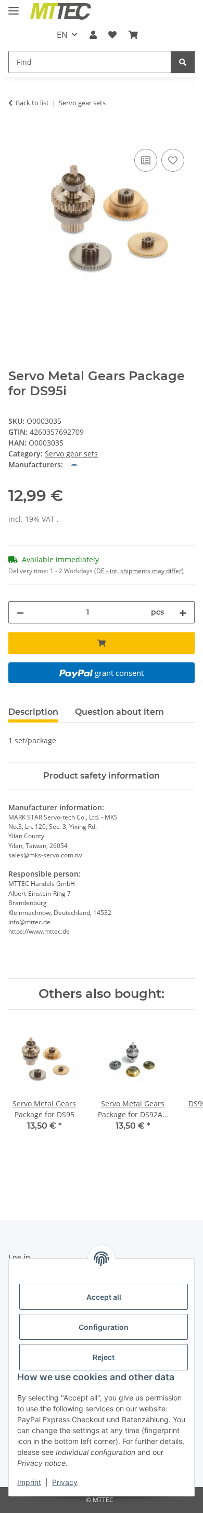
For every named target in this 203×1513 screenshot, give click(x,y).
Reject (104, 1357)
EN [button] (62, 34)
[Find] (183, 62)
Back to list (32, 102)
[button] (93, 34)
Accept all (103, 1297)
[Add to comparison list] (145, 160)
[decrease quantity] (20, 612)
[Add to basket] (16, 135)
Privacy (65, 1482)
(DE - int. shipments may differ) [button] (139, 570)
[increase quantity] (182, 612)
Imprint (29, 1482)
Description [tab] (33, 712)
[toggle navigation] (13, 6)
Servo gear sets (71, 454)
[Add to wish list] (172, 160)
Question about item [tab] (119, 712)
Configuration (104, 1327)
